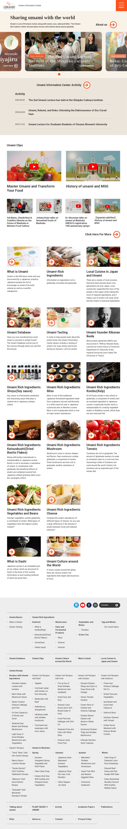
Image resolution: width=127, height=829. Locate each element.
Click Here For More (98, 234)
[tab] (55, 74)
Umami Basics (15, 617)
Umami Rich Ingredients (43, 617)
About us (101, 24)
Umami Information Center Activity (59, 85)
